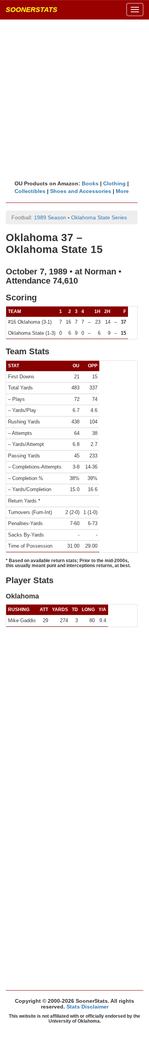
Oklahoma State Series (99, 217)
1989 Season (50, 217)
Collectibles (30, 191)
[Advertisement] (74, 99)
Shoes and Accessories (80, 191)
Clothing (114, 183)
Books (90, 183)
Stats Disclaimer (87, 1007)
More (122, 191)
